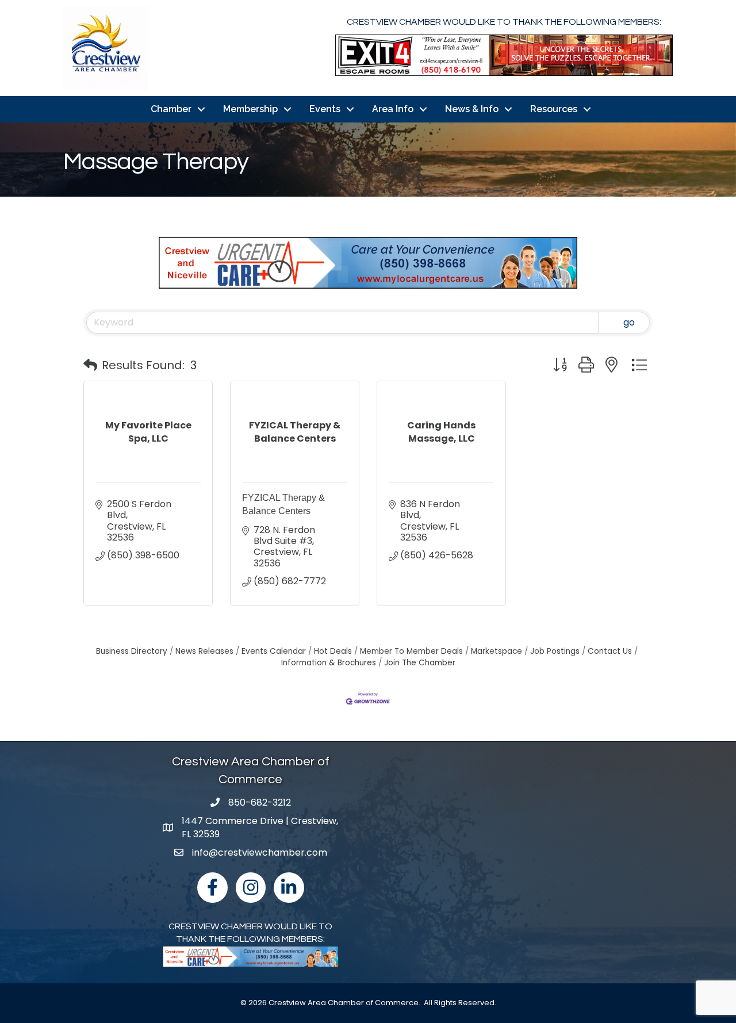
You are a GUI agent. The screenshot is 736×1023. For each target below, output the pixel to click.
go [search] (629, 322)
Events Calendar (273, 651)
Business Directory (131, 651)
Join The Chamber (419, 662)
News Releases (204, 651)
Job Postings (555, 651)
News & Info (472, 109)
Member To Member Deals (411, 651)
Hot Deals (333, 651)
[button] (90, 365)
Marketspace (496, 651)
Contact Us (610, 651)
